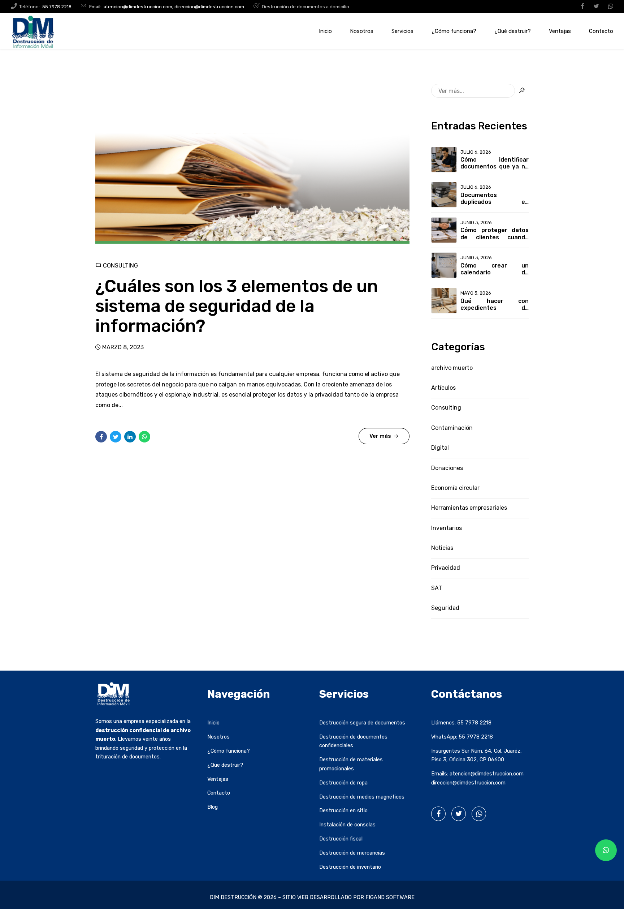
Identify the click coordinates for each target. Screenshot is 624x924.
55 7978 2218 (474, 723)
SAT (436, 588)
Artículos (443, 387)
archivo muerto (452, 367)
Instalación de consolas (347, 825)
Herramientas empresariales (469, 507)
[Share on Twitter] (115, 436)
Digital (440, 447)
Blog (212, 807)
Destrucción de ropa (343, 783)
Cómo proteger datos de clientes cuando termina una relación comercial (494, 233)
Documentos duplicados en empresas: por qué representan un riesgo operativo (494, 198)
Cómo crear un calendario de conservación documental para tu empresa (494, 269)
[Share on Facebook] (101, 436)
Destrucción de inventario (350, 867)
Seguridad (445, 607)
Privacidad (445, 567)
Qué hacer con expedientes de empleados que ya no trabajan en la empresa (494, 304)
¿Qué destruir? (512, 31)
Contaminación (452, 427)
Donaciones (447, 468)
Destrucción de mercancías (352, 853)
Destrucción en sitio (343, 811)
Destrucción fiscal (341, 839)
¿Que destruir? (225, 765)
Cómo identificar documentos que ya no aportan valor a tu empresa (494, 163)
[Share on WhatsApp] (144, 436)
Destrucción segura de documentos (362, 723)
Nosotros (361, 31)
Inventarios (446, 528)
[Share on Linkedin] (130, 436)
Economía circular (455, 487)
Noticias (442, 547)
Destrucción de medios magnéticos (361, 797)
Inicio (325, 31)
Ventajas (560, 31)
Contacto (601, 31)
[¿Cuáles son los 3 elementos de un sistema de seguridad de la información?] (252, 164)
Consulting (120, 265)
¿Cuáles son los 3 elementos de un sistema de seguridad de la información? (236, 306)
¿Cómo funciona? (454, 31)
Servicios (402, 31)
